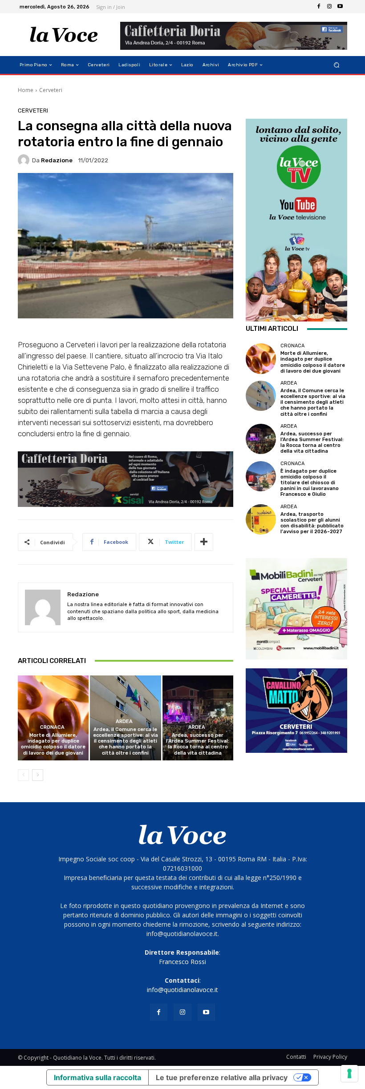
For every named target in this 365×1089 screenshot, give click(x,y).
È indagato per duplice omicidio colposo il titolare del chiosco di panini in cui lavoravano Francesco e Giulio (309, 483)
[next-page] (37, 775)
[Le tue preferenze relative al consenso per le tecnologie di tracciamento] (349, 1073)
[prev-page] (23, 775)
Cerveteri (50, 90)
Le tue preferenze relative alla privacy (222, 1077)
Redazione (57, 160)
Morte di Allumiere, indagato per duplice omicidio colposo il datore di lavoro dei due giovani (53, 744)
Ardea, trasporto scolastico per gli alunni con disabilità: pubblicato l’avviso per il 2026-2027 (312, 523)
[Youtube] (340, 6)
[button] (336, 65)
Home (25, 90)
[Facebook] (318, 6)
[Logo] (64, 34)
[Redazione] (25, 160)
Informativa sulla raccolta (97, 1077)
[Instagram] (329, 6)
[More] (204, 542)
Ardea (124, 721)
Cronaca (52, 727)
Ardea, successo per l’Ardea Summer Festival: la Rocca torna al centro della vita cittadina (197, 744)
